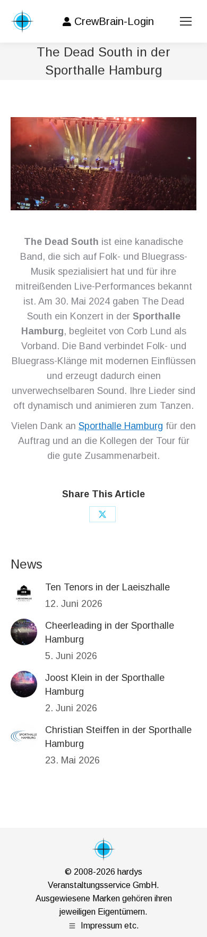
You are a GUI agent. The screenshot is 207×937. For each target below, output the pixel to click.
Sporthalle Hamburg (121, 426)
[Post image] (24, 593)
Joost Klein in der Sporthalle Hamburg (105, 684)
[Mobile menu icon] (185, 21)
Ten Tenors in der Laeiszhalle (107, 587)
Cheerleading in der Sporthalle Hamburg (109, 632)
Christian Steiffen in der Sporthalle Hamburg (118, 737)
